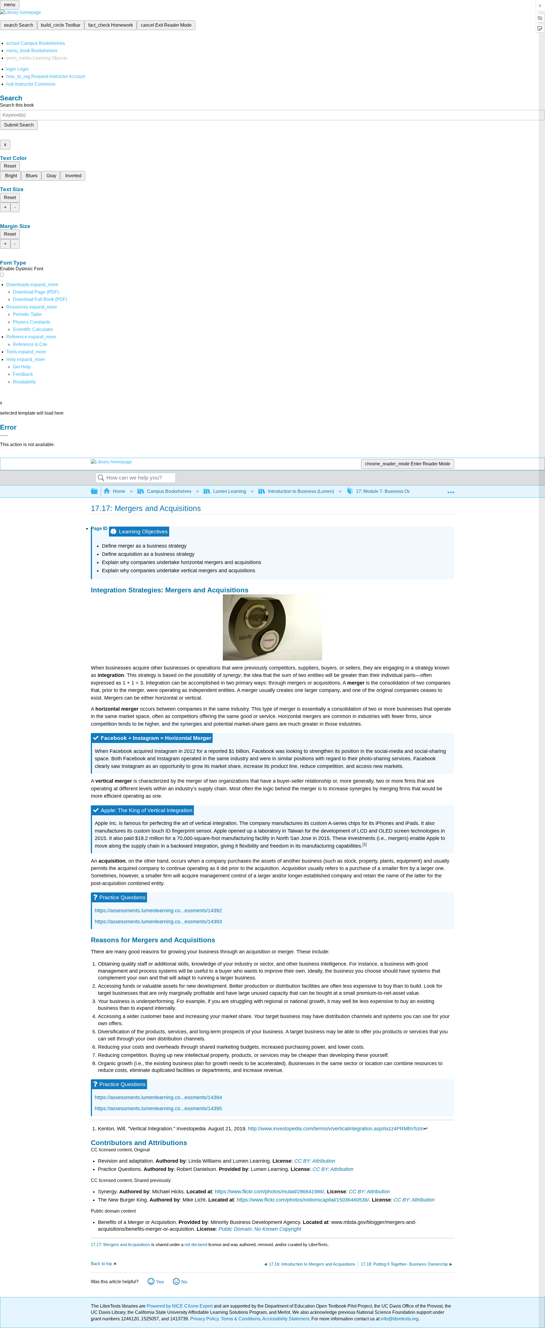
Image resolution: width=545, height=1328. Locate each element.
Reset (10, 166)
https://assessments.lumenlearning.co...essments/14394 (158, 1097)
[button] (23, 374)
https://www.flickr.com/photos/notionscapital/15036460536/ (303, 1200)
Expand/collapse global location (450, 489)
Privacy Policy (204, 1318)
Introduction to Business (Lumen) (301, 491)
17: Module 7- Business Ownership (391, 491)
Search (101, 478)
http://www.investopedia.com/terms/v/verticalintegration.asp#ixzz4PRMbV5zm (336, 1128)
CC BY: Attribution (314, 1161)
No (184, 1282)
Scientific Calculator (33, 329)
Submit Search (19, 125)
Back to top (101, 1263)
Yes (160, 1282)
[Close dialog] (4, 435)
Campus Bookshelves (169, 491)
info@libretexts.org (399, 1318)
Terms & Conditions (240, 1318)
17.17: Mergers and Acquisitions (120, 1244)
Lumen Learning (229, 491)
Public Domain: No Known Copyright (260, 1229)
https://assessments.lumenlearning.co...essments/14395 (158, 1108)
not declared (196, 1244)
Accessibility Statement (285, 1318)
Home (119, 491)
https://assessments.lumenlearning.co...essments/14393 (158, 921)
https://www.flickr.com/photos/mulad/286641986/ (269, 1191)
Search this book (17, 105)
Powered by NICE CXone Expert (180, 1306)
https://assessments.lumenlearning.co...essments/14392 (158, 910)
